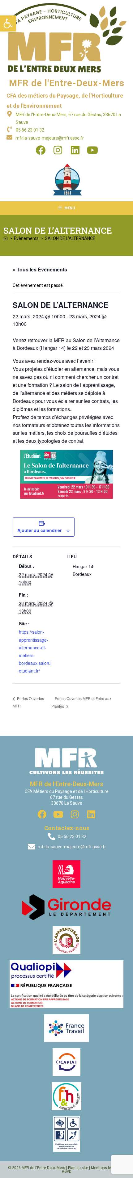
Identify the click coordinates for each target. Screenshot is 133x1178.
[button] (8, 23)
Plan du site (78, 1168)
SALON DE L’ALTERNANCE (70, 238)
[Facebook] (40, 150)
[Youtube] (92, 150)
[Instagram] (58, 150)
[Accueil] (5, 238)
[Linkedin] (75, 150)
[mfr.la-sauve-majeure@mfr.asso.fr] (9, 137)
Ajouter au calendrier (39, 530)
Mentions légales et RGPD (93, 1170)
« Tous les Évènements (40, 269)
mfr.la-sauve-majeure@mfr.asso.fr (49, 138)
